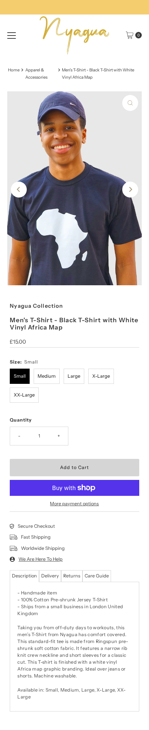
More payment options (74, 503)
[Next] (130, 190)
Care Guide (97, 575)
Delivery (50, 575)
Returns (71, 575)
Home (14, 69)
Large (74, 376)
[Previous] (19, 190)
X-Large (101, 376)
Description (24, 575)
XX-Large (24, 395)
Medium (47, 376)
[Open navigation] (11, 35)
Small (20, 376)
